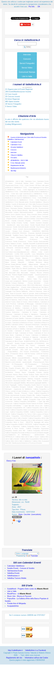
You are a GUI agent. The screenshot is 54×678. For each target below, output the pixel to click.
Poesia (26, 374)
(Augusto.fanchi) (11, 218)
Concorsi (27, 59)
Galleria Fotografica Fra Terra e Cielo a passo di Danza (29, 414)
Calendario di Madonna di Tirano (22, 322)
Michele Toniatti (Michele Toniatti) (15, 264)
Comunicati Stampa (27, 72)
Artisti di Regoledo (19, 297)
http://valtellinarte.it (15, 650)
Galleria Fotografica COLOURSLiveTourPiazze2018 (23, 416)
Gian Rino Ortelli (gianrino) (14, 246)
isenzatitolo (33, 457)
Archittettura (9, 372)
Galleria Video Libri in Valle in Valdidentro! (18, 441)
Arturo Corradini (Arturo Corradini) (36, 216)
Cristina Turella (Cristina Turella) (16, 223)
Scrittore (39, 380)
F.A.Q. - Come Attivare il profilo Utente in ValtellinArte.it (31, 191)
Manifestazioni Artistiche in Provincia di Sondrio (27, 443)
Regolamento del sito (14, 658)
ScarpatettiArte (13, 606)
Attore (14, 378)
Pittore (29, 380)
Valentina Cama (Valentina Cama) (15, 285)
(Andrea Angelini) (41, 212)
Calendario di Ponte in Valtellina (15, 329)
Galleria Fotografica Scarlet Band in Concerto (33, 385)
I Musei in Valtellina (16, 155)
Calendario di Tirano (26, 333)
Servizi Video (27, 68)
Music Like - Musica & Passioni (19, 596)
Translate (34, 556)
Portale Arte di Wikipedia (16, 603)
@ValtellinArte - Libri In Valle (19, 160)
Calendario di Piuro (41, 326)
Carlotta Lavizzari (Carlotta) (26, 218)
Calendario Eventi (16, 142)
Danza (24, 372)
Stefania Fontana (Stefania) (14, 283)
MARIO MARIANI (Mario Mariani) (37, 260)
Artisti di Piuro (38, 295)
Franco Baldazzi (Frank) (13, 243)
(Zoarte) (23, 287)
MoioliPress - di (19, 594)
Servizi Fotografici (27, 63)
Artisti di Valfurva (33, 302)
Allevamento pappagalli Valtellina (15, 383)
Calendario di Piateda (25, 326)
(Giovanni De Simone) (21, 247)
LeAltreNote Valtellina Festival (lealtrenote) (26, 356)
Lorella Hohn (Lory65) (22, 254)
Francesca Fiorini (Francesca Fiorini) (26, 239)
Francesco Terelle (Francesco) (15, 241)
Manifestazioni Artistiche (18, 168)
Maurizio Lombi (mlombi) (13, 362)
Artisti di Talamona (11, 299)
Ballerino (30, 378)
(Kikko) (33, 252)
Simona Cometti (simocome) (31, 281)
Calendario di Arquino (30, 306)
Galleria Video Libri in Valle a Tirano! (27, 437)
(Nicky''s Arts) (27, 266)
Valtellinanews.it (13, 576)
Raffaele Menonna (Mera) (38, 262)
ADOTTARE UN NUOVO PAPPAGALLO (34, 370)
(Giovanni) (9, 247)
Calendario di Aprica (41, 304)
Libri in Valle (11, 591)
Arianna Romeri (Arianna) (14, 216)
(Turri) (45, 283)
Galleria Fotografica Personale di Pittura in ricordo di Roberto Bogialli (26, 432)
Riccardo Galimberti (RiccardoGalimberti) (34, 270)
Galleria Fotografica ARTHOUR (37, 430)
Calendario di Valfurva (12, 337)
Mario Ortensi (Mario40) (14, 262)
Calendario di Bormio (30, 308)
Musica (15, 374)
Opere (7, 208)
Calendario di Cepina (29, 312)
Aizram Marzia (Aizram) (20, 210)
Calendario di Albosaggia (25, 304)
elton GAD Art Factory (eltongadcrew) (34, 349)
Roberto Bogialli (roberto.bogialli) (22, 274)
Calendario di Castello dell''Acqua (27, 310)
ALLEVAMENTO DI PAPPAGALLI (17, 435)
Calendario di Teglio (11, 333)
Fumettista (45, 378)
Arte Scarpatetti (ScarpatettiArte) (37, 368)
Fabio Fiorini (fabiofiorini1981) (16, 237)
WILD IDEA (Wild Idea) (34, 285)
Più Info (31, 7)
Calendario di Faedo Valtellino (14, 318)
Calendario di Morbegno (32, 324)
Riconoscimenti (43, 208)
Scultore (45, 380)
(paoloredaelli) (26, 362)
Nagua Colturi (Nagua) (12, 266)
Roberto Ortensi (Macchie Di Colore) (27, 256)
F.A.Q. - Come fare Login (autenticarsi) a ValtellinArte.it (23, 194)
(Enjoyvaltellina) (11, 351)
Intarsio (46, 372)
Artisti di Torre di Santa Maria (38, 299)
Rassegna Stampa (16, 208)
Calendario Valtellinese (15, 566)
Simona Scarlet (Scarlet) (14, 279)
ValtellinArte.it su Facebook (35, 650)
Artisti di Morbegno (17, 295)
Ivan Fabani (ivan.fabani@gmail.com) (17, 252)
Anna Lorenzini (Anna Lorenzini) (37, 214)
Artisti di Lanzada (28, 293)
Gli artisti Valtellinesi (17, 147)
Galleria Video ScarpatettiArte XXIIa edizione (34, 439)
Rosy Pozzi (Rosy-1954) (14, 277)
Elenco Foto (11, 461)
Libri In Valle (27, 76)
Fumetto (39, 372)
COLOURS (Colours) (40, 221)
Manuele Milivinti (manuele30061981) (17, 358)
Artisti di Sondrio (43, 297)
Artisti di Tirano (23, 299)
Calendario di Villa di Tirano (14, 341)
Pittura (21, 374)
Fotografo (37, 378)
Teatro (37, 374)
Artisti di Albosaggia (11, 289)
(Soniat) (45, 281)
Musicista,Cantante (20, 380)
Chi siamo (14, 157)
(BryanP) (9, 343)
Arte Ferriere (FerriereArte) (29, 351)
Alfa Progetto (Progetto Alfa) (15, 368)
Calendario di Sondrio (22, 331)
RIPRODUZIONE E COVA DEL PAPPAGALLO (32, 376)
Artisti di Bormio (36, 289)
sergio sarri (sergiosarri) (13, 281)
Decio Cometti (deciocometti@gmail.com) (27, 229)
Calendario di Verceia (40, 339)
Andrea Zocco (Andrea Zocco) (15, 214)
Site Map (13, 170)
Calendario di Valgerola (30, 337)
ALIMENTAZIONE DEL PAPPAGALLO (36, 341)
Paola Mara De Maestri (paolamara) (24, 268)
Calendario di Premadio (33, 329)
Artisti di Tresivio (22, 302)
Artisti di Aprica (25, 289)
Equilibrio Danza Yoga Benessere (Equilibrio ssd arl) (30, 235)
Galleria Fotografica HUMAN (19, 412)
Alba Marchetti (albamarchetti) (38, 210)
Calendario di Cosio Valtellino (22, 316)
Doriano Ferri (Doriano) (21, 231)
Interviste (27, 54)
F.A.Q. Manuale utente (18, 163)
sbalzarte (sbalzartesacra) (38, 277)
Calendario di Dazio (41, 316)
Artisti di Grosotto (15, 293)
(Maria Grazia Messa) (16, 258)
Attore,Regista (21, 378)
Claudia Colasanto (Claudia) (21, 221)
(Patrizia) (14, 270)
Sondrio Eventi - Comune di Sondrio (20, 568)
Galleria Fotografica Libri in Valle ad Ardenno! (29, 420)
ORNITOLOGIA (10, 370)
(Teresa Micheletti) (33, 283)
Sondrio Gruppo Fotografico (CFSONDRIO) (29, 343)
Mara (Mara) (44, 256)
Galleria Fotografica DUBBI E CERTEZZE (18, 424)
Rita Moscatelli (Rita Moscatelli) (16, 273)
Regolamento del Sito (17, 165)
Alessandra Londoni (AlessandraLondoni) (19, 212)
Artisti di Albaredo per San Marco (37, 287)
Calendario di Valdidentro (40, 335)
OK (39, 7)
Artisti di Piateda (29, 295)
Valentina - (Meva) (41, 360)
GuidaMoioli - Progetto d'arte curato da (27, 589)
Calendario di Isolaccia (19, 320)
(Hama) (33, 247)
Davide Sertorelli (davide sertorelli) (24, 227)
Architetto (8, 378)
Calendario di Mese (17, 324)
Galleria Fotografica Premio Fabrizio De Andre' (28, 403)
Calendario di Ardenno (13, 306)
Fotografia (31, 372)
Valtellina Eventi (13, 573)
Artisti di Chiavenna (35, 291)
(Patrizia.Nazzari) (38, 362)
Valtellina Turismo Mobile (16, 578)
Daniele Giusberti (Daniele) (39, 223)
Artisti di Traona (10, 302)
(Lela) (39, 252)
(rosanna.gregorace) (41, 274)
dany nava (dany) (23, 225)
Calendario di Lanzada (34, 320)
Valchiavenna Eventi (15, 571)
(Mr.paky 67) (43, 264)
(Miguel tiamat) (33, 264)
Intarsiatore (8, 380)
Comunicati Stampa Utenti (24, 183)
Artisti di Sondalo (31, 297)
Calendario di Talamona (40, 331)
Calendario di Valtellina (23, 339)
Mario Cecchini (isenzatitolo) (37, 250)
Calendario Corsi (16, 144)
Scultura (31, 374)
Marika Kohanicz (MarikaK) (14, 260)
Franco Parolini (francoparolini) (38, 241)
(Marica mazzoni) (39, 258)
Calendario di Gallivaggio (33, 318)
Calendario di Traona (22, 335)
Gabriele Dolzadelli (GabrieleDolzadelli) (35, 243)
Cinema (17, 372)
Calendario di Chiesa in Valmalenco (26, 314)
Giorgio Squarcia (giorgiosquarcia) (37, 246)
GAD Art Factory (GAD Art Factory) (36, 353)
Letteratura (8, 374)
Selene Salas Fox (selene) (37, 279)
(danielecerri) (10, 225)
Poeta (34, 380)
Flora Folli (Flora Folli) (39, 237)
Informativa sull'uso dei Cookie (36, 658)
